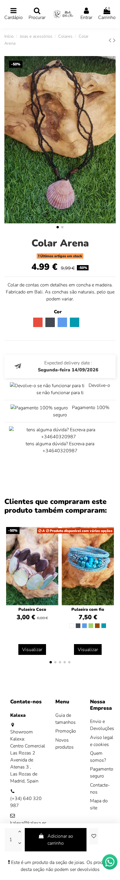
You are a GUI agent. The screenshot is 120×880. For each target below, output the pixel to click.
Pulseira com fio (87, 609)
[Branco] (71, 625)
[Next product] (114, 40)
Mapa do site (99, 804)
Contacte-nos (100, 788)
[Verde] (91, 625)
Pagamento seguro (101, 772)
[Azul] (84, 625)
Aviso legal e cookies (101, 741)
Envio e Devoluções (102, 725)
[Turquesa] (103, 625)
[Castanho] (97, 625)
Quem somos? (98, 757)
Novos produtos (64, 743)
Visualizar (32, 649)
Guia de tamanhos (65, 719)
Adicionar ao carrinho (60, 839)
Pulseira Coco (32, 609)
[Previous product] (111, 40)
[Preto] (78, 625)
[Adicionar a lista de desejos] (93, 836)
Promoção (65, 731)
